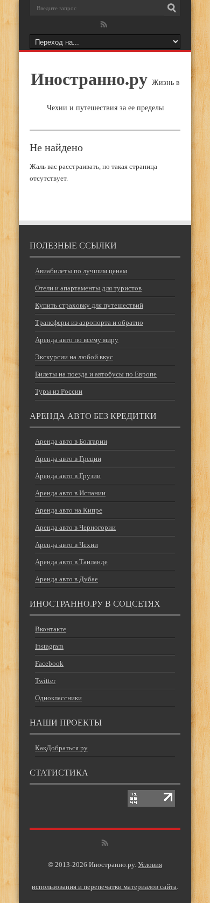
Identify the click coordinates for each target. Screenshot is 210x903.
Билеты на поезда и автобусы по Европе (96, 374)
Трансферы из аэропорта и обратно (89, 322)
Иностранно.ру (89, 78)
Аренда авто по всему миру (76, 340)
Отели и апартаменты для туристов (88, 288)
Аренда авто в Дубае (66, 579)
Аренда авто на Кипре (68, 510)
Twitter (45, 681)
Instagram (49, 646)
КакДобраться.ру (61, 748)
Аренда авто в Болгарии (71, 441)
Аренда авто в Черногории (75, 527)
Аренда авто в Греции (68, 458)
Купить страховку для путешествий (89, 305)
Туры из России (58, 391)
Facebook (49, 663)
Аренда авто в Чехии (66, 545)
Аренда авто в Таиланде (71, 562)
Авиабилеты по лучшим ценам (81, 271)
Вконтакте (50, 629)
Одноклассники (58, 698)
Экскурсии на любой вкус (74, 357)
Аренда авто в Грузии (68, 476)
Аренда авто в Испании (70, 493)
